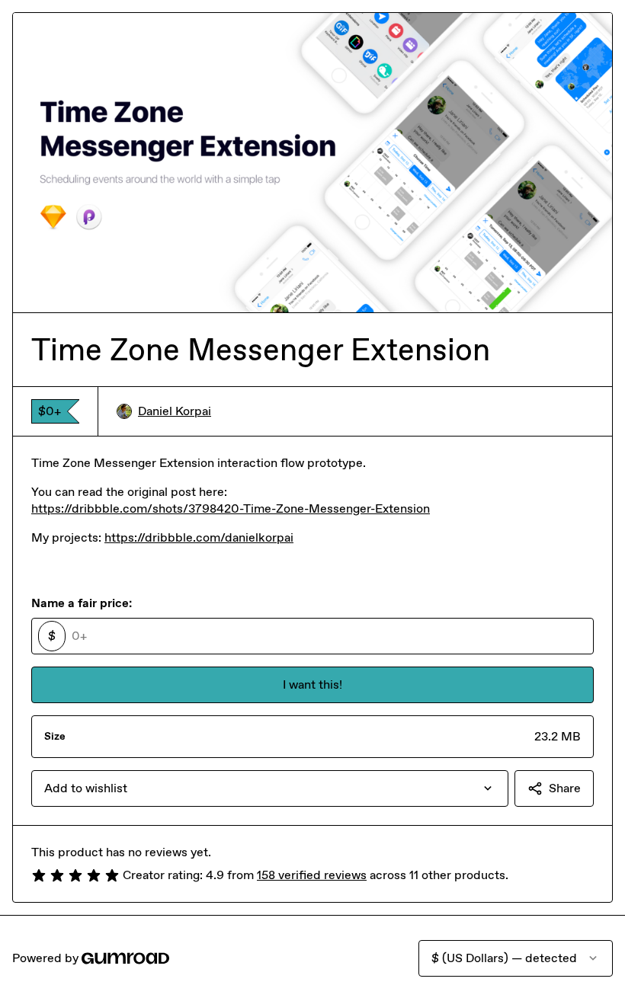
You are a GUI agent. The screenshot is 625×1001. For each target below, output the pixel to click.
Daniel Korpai (174, 411)
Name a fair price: (81, 603)
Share (565, 788)
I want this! (312, 684)
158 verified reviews (312, 875)
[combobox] (269, 788)
